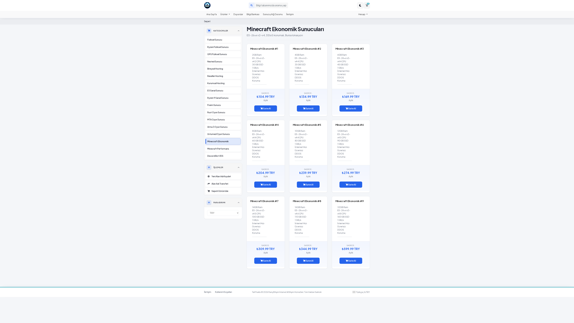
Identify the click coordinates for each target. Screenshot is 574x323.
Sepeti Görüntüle (219, 191)
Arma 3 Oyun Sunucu (217, 126)
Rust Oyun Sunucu (216, 112)
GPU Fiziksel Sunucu (217, 54)
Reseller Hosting (215, 76)
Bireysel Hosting (215, 68)
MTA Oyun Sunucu (216, 119)
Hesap (362, 14)
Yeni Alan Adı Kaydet (221, 176)
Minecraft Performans (218, 148)
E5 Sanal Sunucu (215, 90)
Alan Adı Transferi (219, 183)
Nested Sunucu (214, 61)
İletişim (290, 14)
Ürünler (224, 14)
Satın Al (267, 108)
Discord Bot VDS (215, 155)
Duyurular (238, 14)
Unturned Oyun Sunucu (218, 134)
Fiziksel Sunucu (214, 39)
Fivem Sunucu (214, 105)
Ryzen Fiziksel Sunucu (218, 47)
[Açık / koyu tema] (360, 5)
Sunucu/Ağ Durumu (273, 14)
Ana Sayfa (211, 14)
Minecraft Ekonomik (218, 141)
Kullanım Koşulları (223, 292)
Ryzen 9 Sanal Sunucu (217, 97)
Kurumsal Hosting (216, 83)
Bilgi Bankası (253, 14)
